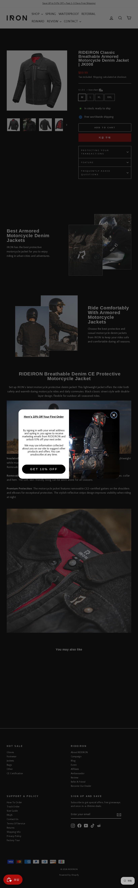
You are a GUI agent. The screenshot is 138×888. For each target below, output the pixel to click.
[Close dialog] (114, 415)
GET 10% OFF (44, 469)
